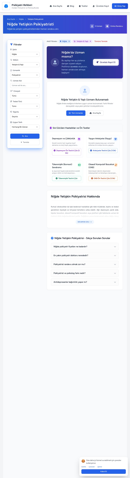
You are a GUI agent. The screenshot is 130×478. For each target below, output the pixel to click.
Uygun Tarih (17, 122)
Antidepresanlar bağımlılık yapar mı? (70, 282)
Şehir (14, 50)
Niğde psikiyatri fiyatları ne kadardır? (70, 246)
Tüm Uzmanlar (77, 113)
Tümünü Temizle (100, 41)
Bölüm (15, 60)
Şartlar (100, 467)
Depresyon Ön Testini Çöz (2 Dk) (68, 151)
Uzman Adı (17, 81)
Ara (26, 136)
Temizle (26, 142)
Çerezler (92, 467)
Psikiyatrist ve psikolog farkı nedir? (69, 273)
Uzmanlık (16, 70)
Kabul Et (103, 471)
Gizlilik (83, 467)
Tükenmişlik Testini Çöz (67, 178)
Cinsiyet (16, 91)
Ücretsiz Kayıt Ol (107, 62)
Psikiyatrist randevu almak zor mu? (69, 264)
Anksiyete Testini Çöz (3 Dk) (104, 150)
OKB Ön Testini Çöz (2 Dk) (104, 178)
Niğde (21, 19)
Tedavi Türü (17, 101)
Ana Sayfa (11, 19)
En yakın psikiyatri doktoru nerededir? (71, 255)
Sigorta (16, 112)
